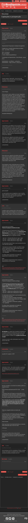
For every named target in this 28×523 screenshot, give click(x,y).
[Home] (13, 3)
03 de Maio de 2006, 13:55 (6, 364)
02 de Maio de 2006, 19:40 (6, 222)
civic (3, 205)
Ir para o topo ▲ (18, 514)
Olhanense (5, 87)
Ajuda (8, 514)
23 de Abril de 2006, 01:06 (6, 123)
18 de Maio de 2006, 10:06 (6, 461)
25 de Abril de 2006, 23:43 (6, 207)
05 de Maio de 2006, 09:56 (6, 447)
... (11, 23)
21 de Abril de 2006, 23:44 (6, 30)
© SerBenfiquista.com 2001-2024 (10, 520)
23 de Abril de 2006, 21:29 (6, 152)
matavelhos (5, 349)
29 (25, 518)
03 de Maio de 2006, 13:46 (6, 351)
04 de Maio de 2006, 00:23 (6, 383)
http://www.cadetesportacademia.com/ (10, 373)
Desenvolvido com (11, 508)
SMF (16, 508)
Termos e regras (12, 514)
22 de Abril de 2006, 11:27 (6, 75)
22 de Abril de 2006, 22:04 (6, 89)
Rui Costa (4, 459)
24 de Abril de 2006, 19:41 (6, 188)
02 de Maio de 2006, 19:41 (6, 277)
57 (12, 23)
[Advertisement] (14, 492)
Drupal (19, 508)
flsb (3, 73)
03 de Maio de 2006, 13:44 (6, 328)
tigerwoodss (5, 28)
